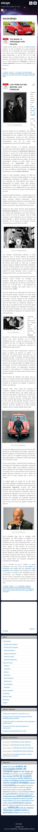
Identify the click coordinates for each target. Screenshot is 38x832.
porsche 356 (18, 75)
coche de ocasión (22, 776)
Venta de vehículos (9, 650)
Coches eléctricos (8, 690)
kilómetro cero (16, 794)
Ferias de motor (7, 696)
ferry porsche (28, 73)
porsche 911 (21, 590)
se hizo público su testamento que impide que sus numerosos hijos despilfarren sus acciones (19, 568)
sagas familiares (29, 590)
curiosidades (21, 586)
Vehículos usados (9, 656)
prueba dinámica (17, 801)
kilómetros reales (27, 794)
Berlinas (6, 672)
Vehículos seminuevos (10, 659)
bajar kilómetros (13, 774)
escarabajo (11, 73)
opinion (28, 796)
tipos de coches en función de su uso (15, 805)
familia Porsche (30, 47)
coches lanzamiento (27, 72)
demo (29, 789)
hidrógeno (26, 791)
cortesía (32, 783)
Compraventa (7, 641)
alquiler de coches (9, 766)
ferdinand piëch (21, 587)
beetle (19, 72)
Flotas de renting (18, 791)
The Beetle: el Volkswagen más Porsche (17, 41)
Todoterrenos (8, 681)
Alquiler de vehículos (10, 653)
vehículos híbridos (26, 808)
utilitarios (5, 808)
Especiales (6, 699)
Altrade (6, 72)
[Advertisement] (16, 616)
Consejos (22, 782)
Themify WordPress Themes (26, 829)
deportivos (5, 73)
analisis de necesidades (14, 767)
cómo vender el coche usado (16, 789)
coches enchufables (11, 780)
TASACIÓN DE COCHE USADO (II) (21, 742)
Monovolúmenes (9, 678)
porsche (12, 75)
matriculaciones (9, 796)
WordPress (14, 829)
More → (5, 69)
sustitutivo (28, 803)
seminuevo (18, 803)
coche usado (10, 782)
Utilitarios (6, 666)
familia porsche (13, 587)
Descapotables (8, 684)
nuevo (8, 75)
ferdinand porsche (19, 73)
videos (16, 812)
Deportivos (7, 687)
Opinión (5, 702)
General (11, 72)
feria (11, 791)
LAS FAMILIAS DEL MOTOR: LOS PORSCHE (18, 87)
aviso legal (19, 824)
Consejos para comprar (10, 644)
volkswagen (25, 75)
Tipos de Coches (8, 663)
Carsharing (6, 693)
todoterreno (32, 805)
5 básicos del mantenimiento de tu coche (14, 731)
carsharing (21, 773)
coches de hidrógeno (10, 778)
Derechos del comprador (11, 647)
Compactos (7, 669)
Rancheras (7, 675)
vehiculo (13, 807)
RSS (5, 10)
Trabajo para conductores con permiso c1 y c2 (16, 713)
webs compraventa (24, 812)
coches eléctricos (24, 778)
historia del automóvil (20, 588)
